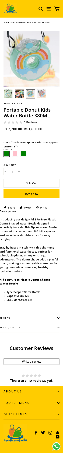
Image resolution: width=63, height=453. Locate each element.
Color (8, 151)
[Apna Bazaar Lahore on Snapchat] (57, 432)
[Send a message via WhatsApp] (56, 446)
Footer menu (17, 403)
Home (6, 22)
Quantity (10, 165)
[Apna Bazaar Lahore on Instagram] (50, 432)
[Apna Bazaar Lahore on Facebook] (36, 432)
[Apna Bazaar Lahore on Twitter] (43, 432)
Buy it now (31, 193)
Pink (15, 154)
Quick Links (15, 414)
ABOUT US (13, 391)
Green (7, 154)
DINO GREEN (23, 154)
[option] (31, 59)
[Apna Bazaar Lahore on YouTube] (57, 437)
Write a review (31, 361)
